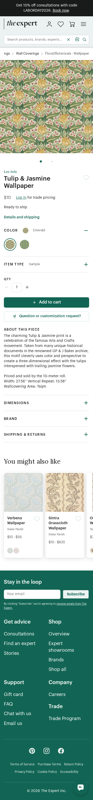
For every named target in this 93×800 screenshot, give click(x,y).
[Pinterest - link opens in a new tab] (32, 751)
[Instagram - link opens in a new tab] (46, 751)
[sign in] (49, 24)
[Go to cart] (72, 24)
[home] (20, 24)
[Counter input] (46, 287)
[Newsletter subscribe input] (32, 594)
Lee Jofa (10, 172)
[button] (60, 24)
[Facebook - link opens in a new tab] (61, 751)
